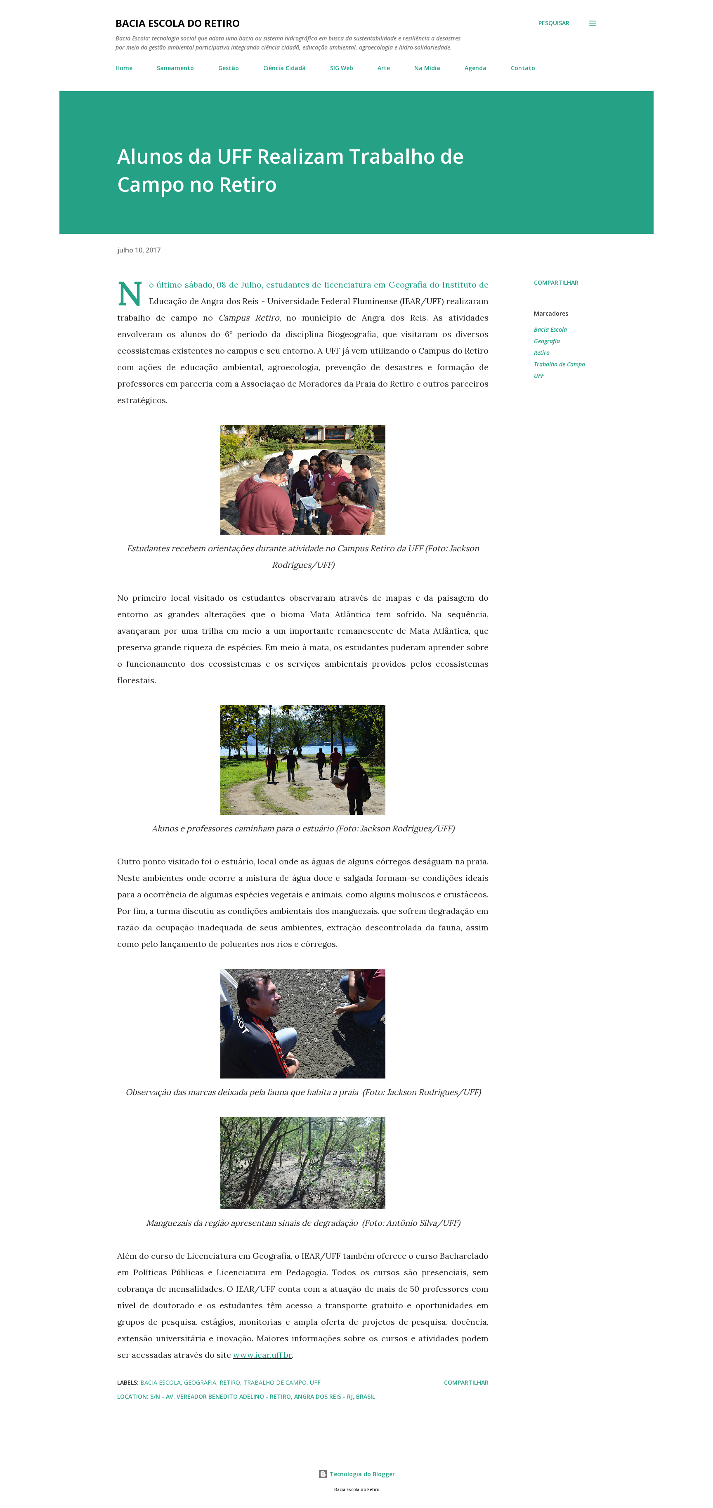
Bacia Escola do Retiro (178, 23)
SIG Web (341, 68)
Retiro (542, 352)
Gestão (228, 68)
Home (124, 68)
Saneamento (175, 68)
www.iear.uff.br (262, 1355)
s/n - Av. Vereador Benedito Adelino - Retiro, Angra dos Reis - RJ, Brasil (262, 1396)
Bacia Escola (550, 329)
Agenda (475, 68)
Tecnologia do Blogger (361, 1474)
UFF (539, 376)
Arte (384, 68)
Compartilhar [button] (556, 282)
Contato (523, 68)
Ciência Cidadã (284, 68)
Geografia (547, 341)
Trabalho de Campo (559, 364)
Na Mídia (427, 68)
